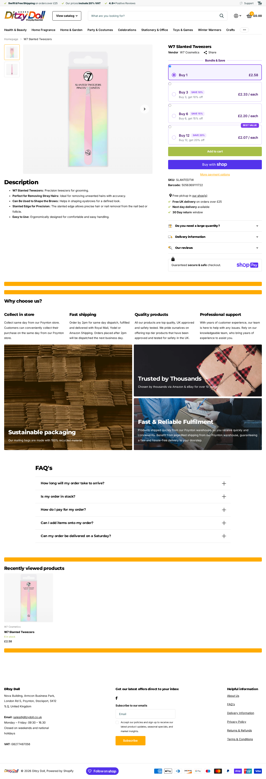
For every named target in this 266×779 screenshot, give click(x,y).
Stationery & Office (154, 30)
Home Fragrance (43, 30)
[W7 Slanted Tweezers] (28, 597)
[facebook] (116, 698)
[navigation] (12, 52)
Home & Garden (71, 30)
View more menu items (244, 29)
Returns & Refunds (239, 730)
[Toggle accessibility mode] (260, 3)
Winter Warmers (209, 30)
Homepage (11, 39)
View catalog (65, 15)
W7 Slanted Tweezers (19, 632)
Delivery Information (240, 713)
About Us (233, 695)
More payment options (215, 174)
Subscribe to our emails (131, 705)
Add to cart (215, 151)
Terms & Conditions (240, 739)
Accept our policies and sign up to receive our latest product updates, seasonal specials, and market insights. (147, 727)
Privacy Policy (236, 721)
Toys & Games (183, 30)
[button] (144, 109)
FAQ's (231, 704)
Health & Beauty (15, 30)
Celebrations (127, 30)
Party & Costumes (100, 30)
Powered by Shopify (60, 771)
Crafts (230, 30)
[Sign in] (237, 16)
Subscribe (130, 740)
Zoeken (221, 16)
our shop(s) (199, 195)
